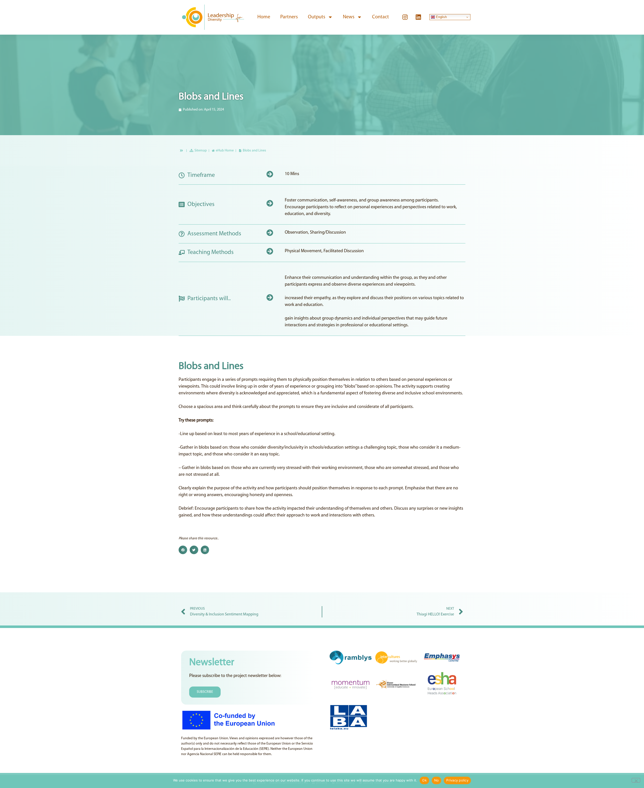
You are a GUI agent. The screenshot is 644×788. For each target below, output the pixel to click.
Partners (289, 17)
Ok (424, 780)
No (436, 780)
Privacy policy (457, 780)
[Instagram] (405, 17)
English (441, 17)
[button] (183, 550)
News (348, 17)
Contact (380, 17)
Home (263, 17)
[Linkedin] (418, 17)
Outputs (316, 17)
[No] (636, 780)
